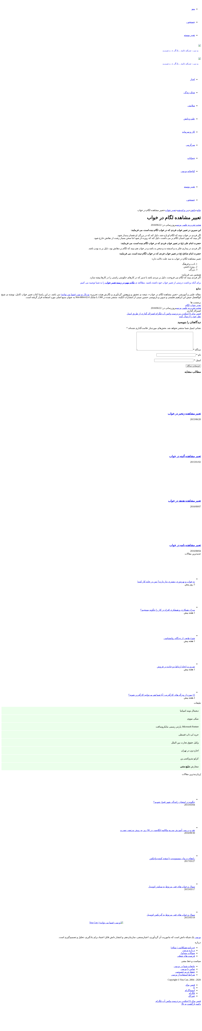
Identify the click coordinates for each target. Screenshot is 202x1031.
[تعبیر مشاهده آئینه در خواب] (172, 450)
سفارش (189, 766)
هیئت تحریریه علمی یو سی (188, 225)
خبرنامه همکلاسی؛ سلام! (183, 947)
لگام (187, 305)
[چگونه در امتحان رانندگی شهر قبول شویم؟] (178, 799)
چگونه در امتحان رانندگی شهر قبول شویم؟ (174, 802)
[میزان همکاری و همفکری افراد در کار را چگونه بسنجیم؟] (178, 607)
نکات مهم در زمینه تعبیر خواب (120, 282)
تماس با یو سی (188, 969)
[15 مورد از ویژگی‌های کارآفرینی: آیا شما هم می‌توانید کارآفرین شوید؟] (178, 692)
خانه (199, 210)
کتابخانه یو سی (188, 171)
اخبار (192, 79)
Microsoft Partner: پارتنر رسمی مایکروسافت (177, 726)
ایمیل (197, 360)
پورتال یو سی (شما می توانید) (75, 294)
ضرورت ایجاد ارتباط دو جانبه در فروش (176, 666)
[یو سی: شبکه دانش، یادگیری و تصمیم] (181, 50)
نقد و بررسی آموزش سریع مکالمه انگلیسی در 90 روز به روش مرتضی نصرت (157, 830)
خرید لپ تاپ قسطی (188, 734)
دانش (192, 210)
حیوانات (191, 158)
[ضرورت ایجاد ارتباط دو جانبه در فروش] (178, 664)
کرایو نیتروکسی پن (189, 758)
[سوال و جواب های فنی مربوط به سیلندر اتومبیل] (178, 884)
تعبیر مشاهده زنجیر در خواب (184, 413)
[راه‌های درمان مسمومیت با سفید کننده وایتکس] (178, 855)
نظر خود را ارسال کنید (190, 316)
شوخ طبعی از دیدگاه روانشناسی (179, 638)
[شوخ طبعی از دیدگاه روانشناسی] (178, 635)
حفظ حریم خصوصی (185, 972)
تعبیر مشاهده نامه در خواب (185, 545)
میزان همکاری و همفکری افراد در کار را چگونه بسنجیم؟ (167, 610)
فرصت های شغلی (186, 956)
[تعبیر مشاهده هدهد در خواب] (172, 495)
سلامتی (191, 105)
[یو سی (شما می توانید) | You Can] (101, 924)
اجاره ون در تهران (190, 750)
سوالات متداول (187, 953)
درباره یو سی (188, 950)
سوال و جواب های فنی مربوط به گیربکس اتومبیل (171, 915)
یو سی (198, 937)
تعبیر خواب (170, 210)
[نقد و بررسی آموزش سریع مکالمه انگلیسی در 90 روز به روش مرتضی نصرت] (178, 827)
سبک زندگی (189, 92)
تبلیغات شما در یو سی (184, 966)
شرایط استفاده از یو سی (183, 974)
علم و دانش (189, 118)
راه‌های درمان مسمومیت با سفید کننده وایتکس (172, 858)
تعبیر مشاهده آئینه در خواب (185, 456)
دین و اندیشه (183, 210)
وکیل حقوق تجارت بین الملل (185, 742)
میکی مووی (193, 718)
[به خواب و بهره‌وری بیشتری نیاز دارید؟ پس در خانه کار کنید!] (178, 579)
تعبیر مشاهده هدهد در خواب (184, 500)
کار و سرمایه (188, 132)
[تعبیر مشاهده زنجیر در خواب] (172, 408)
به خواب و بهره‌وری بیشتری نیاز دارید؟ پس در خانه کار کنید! (166, 581)
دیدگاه (197, 349)
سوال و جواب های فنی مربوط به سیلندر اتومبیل (171, 886)
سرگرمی (190, 145)
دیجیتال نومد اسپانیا (189, 710)
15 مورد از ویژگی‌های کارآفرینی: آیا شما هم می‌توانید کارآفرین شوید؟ (161, 695)
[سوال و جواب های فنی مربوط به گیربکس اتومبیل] (178, 912)
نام (198, 355)
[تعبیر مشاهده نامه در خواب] (172, 539)
